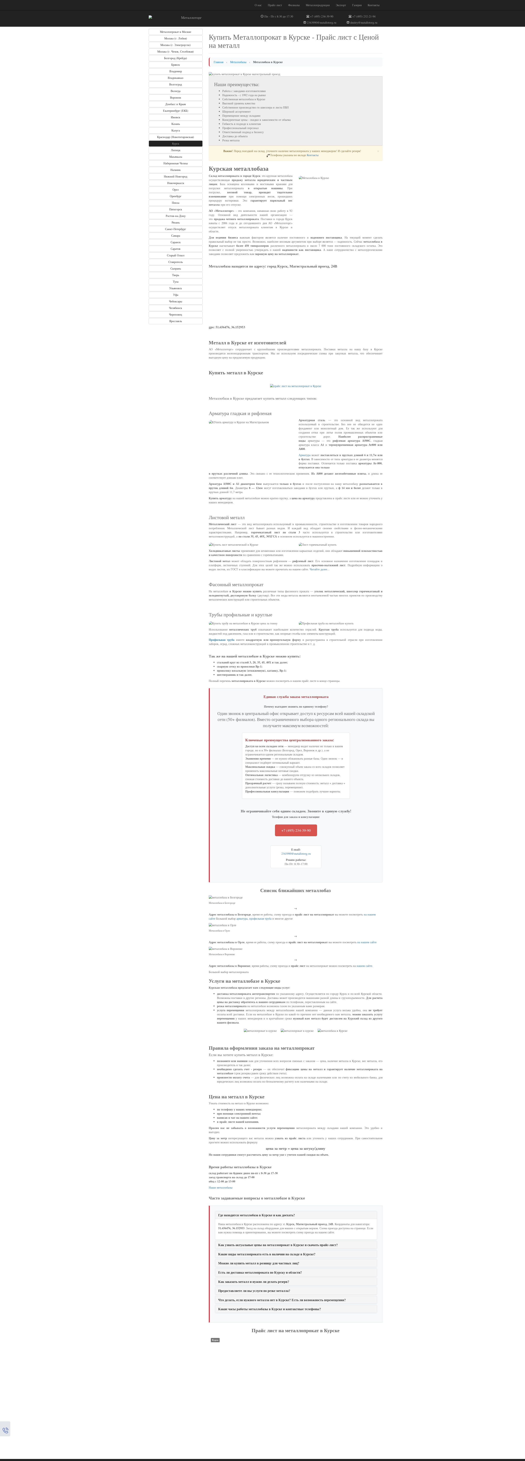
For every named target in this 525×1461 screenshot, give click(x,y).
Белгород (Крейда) (175, 58)
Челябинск (175, 308)
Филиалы (294, 5)
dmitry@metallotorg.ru (363, 22)
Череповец (175, 314)
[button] (256, 1215)
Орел (175, 189)
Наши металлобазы (220, 1187)
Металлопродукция (318, 5)
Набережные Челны (175, 163)
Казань (175, 124)
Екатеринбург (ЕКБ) (175, 111)
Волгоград (175, 84)
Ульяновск (175, 288)
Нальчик (175, 170)
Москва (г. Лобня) (175, 38)
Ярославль (175, 321)
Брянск (175, 65)
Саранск (176, 242)
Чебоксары (175, 301)
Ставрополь (175, 262)
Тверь (175, 275)
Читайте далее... (320, 569)
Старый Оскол (175, 255)
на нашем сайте (367, 942)
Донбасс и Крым (175, 104)
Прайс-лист (275, 5)
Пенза (175, 203)
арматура (242, 918)
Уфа (175, 295)
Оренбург (175, 196)
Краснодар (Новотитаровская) (175, 137)
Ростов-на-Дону (176, 216)
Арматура (304, 455)
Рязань (176, 222)
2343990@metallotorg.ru (321, 22)
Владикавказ (175, 78)
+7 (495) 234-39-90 (321, 16)
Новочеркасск (175, 183)
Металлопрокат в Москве (175, 32)
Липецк (175, 150)
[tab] (296, 1215)
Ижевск (175, 117)
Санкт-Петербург (175, 229)
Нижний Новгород (175, 176)
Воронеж (175, 97)
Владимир (175, 71)
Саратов (175, 249)
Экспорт (341, 5)
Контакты (373, 5)
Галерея (357, 5)
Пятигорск (175, 209)
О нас (258, 5)
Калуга (175, 130)
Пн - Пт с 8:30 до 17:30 (278, 16)
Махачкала (175, 157)
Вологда (175, 91)
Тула (175, 282)
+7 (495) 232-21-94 (363, 16)
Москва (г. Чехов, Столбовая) (175, 51)
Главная (218, 62)
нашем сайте (364, 966)
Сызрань (175, 268)
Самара (175, 236)
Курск (175, 143)
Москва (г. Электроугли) (175, 45)
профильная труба (260, 918)
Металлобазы (238, 62)
